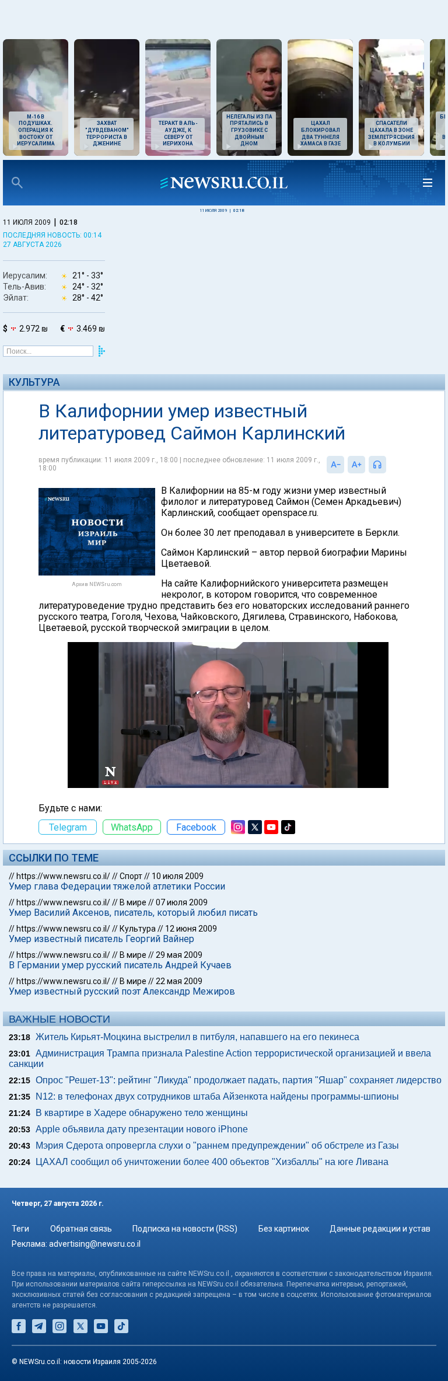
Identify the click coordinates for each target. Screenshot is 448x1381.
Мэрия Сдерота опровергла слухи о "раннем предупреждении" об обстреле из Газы (217, 1145)
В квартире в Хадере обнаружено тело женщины (142, 1113)
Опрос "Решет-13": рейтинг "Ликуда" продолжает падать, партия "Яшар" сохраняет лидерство (239, 1080)
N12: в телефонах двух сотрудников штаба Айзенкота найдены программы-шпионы (217, 1096)
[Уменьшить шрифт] (335, 464)
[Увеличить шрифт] (356, 464)
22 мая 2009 (179, 981)
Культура (34, 382)
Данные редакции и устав (380, 1228)
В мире (133, 902)
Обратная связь (81, 1228)
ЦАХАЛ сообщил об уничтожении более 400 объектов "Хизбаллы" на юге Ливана (212, 1162)
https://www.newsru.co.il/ (63, 876)
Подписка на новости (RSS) (184, 1228)
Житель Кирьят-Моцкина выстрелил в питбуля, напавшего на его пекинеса (197, 1037)
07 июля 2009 (182, 902)
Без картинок (283, 1228)
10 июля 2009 (178, 876)
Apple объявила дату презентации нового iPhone (142, 1129)
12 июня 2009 (191, 928)
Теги (20, 1228)
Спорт (131, 876)
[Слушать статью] (389, 464)
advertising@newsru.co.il (95, 1244)
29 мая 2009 (179, 955)
